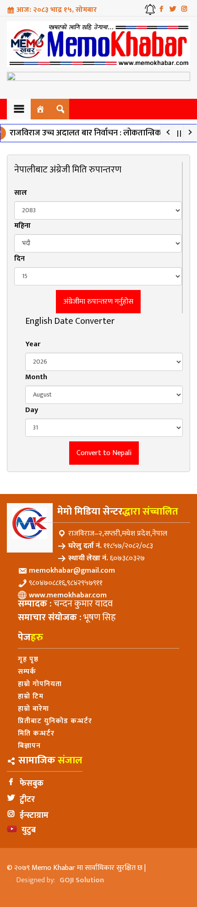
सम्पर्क (27, 671)
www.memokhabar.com (68, 595)
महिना (22, 226)
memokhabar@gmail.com (72, 570)
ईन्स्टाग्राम (34, 815)
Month (36, 377)
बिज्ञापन (29, 746)
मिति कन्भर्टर (36, 733)
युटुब (29, 830)
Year (32, 344)
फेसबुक (32, 783)
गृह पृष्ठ (28, 659)
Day (31, 410)
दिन (19, 258)
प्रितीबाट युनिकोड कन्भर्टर (55, 721)
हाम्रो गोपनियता (40, 684)
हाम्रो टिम (31, 696)
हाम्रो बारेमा (33, 709)
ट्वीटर (27, 799)
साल (20, 193)
